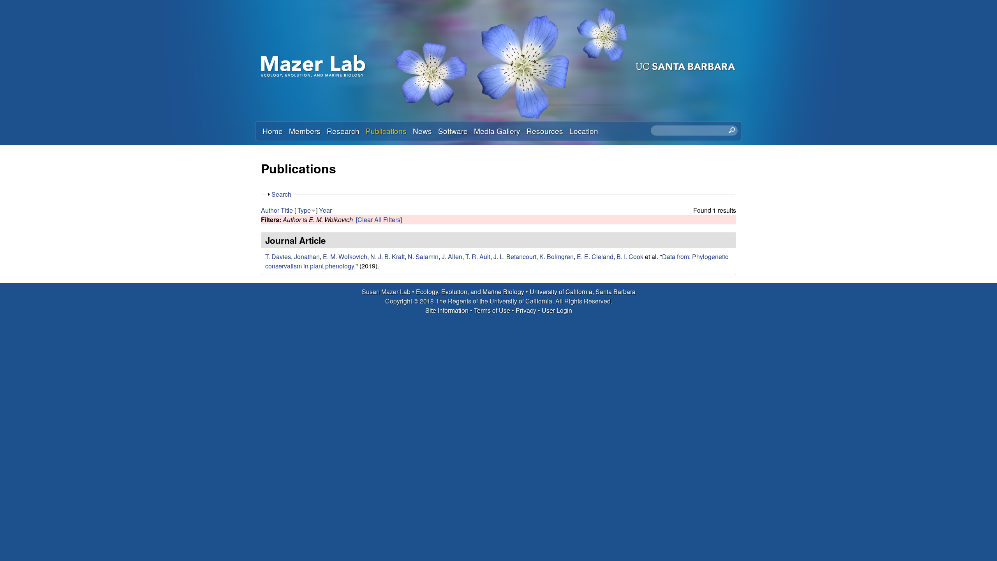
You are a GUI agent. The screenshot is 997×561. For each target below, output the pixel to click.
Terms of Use (492, 310)
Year (325, 210)
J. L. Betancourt (514, 256)
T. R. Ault (477, 256)
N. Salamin (423, 256)
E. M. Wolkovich (345, 256)
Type (304, 210)
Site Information (447, 310)
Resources (545, 130)
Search (281, 194)
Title (287, 210)
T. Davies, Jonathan (292, 256)
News (422, 130)
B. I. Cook (630, 256)
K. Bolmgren (556, 256)
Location (583, 130)
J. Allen (452, 256)
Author (270, 210)
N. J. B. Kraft (387, 256)
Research (343, 130)
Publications (386, 130)
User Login (557, 310)
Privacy (526, 310)
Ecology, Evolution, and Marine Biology (470, 291)
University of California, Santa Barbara (583, 291)
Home (272, 130)
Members (305, 130)
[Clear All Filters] (379, 219)
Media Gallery (497, 130)
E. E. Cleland (595, 256)
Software (453, 130)
